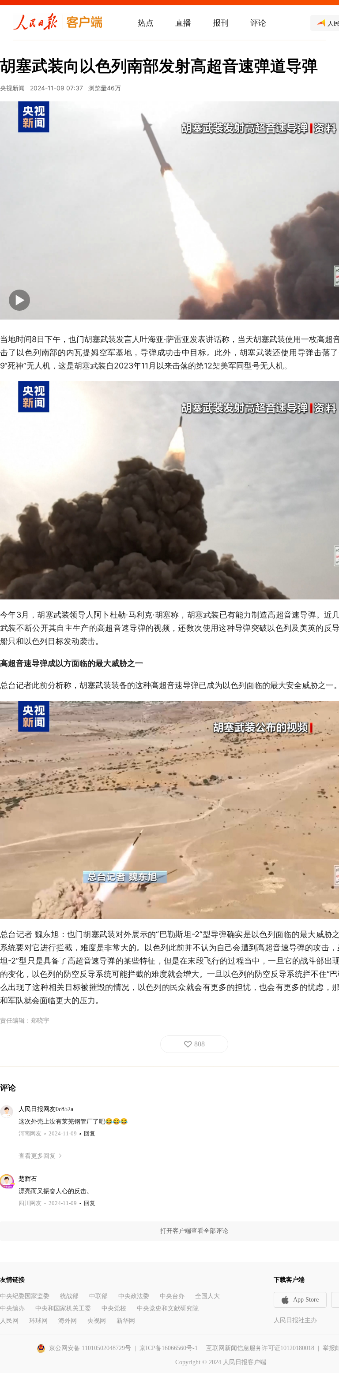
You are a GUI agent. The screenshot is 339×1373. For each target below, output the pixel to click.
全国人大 (207, 1296)
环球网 (38, 1320)
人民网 (9, 1320)
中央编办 (12, 1308)
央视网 (96, 1320)
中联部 (98, 1296)
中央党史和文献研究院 (168, 1308)
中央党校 (114, 1308)
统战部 (69, 1296)
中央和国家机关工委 (63, 1308)
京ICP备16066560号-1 (168, 1348)
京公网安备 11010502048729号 (90, 1348)
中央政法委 (133, 1296)
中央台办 (172, 1296)
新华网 (126, 1320)
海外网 (67, 1320)
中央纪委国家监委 (24, 1296)
